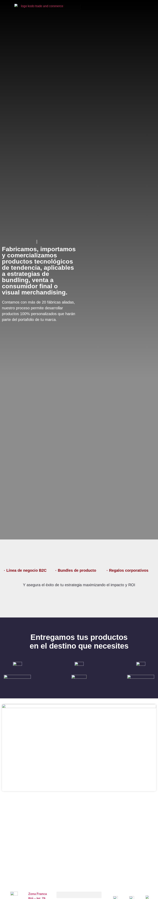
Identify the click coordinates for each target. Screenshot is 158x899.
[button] (117, 7)
